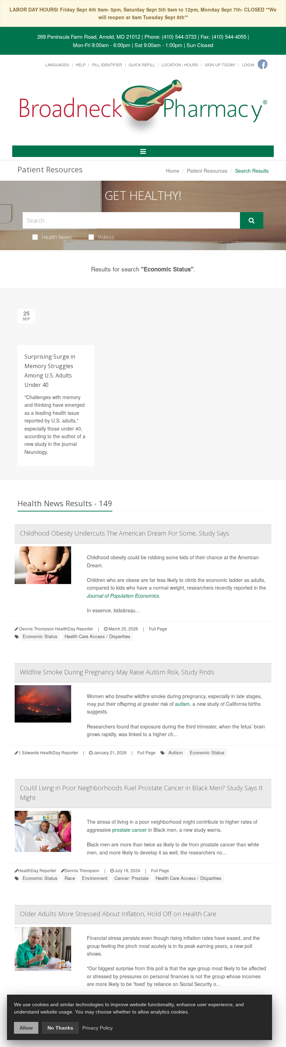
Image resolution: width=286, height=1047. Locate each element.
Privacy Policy (97, 1028)
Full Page (158, 628)
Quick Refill (142, 64)
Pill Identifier (107, 64)
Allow (26, 1028)
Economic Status (40, 636)
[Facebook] (263, 64)
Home (172, 170)
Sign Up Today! (220, 64)
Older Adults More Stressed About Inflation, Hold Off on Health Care (118, 914)
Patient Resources (207, 170)
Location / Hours (179, 64)
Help (80, 64)
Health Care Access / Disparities (97, 636)
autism (182, 703)
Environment (94, 878)
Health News (57, 236)
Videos (106, 236)
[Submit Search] (251, 220)
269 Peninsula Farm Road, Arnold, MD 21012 (88, 36)
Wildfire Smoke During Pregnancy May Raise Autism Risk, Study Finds (117, 672)
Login (248, 64)
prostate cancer (129, 829)
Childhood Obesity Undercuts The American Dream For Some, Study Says (124, 533)
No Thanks (60, 1028)
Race (70, 878)
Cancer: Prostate (131, 878)
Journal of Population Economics (123, 595)
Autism (175, 752)
